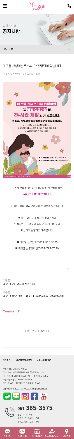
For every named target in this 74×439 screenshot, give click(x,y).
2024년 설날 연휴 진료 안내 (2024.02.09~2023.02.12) (33, 295)
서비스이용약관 (44, 360)
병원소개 (7, 360)
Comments (11, 311)
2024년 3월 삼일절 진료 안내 (19, 283)
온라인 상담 (22, 436)
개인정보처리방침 (24, 360)
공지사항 (8, 49)
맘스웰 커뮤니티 (51, 436)
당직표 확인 (37, 436)
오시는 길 (66, 436)
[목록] (68, 269)
